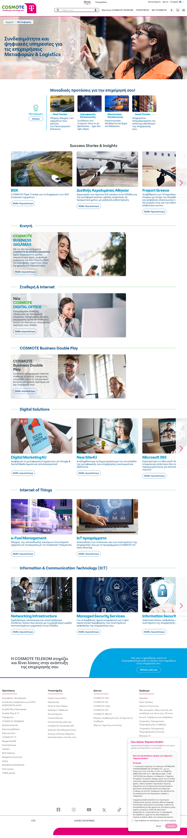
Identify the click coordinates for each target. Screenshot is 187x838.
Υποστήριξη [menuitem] (55, 690)
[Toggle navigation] (183, 10)
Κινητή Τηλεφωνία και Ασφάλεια (155, 717)
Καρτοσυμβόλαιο (11, 729)
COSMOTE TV (9, 737)
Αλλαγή (36, 118)
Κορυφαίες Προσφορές (14, 698)
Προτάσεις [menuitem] (8, 690)
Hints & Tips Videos (57, 706)
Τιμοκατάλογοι (55, 718)
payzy (5, 761)
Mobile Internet (10, 725)
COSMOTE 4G (101, 710)
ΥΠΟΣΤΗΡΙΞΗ (142, 10)
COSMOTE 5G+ (101, 698)
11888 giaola (8, 773)
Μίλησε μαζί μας (148, 669)
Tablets (6, 749)
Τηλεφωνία (7, 717)
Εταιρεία (174, 2)
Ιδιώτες (87, 2)
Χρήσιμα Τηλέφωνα (58, 710)
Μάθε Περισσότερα (23, 203)
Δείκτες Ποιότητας (149, 706)
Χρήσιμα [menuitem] (144, 690)
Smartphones (9, 745)
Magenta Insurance (12, 757)
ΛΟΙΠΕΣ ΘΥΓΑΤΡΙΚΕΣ (84, 820)
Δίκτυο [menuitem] (98, 690)
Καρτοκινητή (8, 733)
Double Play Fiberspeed (14, 709)
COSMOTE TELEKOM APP (61, 725)
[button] (172, 10)
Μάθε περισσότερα (25, 271)
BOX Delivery (8, 753)
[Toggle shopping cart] (179, 9)
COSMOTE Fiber (102, 706)
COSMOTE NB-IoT (103, 714)
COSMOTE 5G (101, 702)
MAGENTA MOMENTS (13, 765)
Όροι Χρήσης (146, 702)
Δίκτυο (165, 2)
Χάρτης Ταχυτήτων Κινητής (108, 725)
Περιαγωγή (53, 702)
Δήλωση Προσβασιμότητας (62, 729)
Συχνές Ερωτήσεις (57, 698)
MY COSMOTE (159, 10)
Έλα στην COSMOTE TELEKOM (117, 10)
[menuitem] (58, 809)
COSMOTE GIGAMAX (13, 721)
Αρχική (9, 22)
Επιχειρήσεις (101, 2)
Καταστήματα (154, 2)
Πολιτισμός (8, 769)
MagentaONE (9, 741)
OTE (33, 820)
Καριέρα (143, 698)
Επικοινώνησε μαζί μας (59, 721)
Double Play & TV (10, 713)
